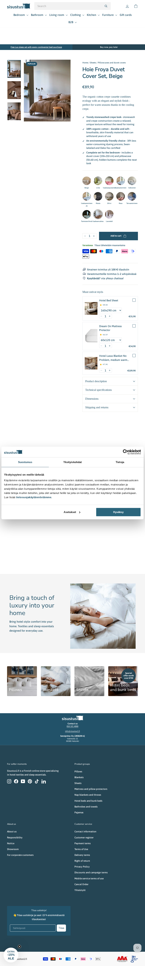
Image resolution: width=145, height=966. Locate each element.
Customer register (84, 837)
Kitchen (92, 14)
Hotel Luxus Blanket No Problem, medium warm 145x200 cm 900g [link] (113, 358)
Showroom (13, 849)
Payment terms (82, 843)
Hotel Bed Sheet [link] (108, 300)
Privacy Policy (82, 866)
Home (85, 62)
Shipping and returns (96, 407)
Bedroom (19, 14)
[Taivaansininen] (132, 196)
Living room (57, 14)
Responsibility (14, 837)
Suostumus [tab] (25, 462)
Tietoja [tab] (120, 462)
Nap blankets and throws (87, 794)
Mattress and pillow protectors (90, 789)
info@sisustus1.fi (72, 731)
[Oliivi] (109, 196)
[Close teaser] (19, 946)
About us (12, 831)
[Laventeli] (109, 214)
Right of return (82, 860)
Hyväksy (118, 512)
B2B (71, 22)
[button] (101, 316)
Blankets (79, 777)
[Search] (106, 6)
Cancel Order (81, 884)
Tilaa (61, 927)
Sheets (93, 62)
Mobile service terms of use (89, 878)
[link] (91, 308)
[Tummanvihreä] (86, 214)
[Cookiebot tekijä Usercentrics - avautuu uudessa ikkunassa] (125, 452)
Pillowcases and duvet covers (112, 62)
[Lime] (98, 181)
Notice (10, 843)
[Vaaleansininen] (120, 181)
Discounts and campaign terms (91, 872)
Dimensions (91, 398)
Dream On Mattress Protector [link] (110, 328)
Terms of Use (81, 849)
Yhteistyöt (80, 890)
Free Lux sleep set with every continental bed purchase (36, 47)
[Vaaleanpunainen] (109, 181)
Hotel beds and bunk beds (88, 800)
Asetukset (70, 512)
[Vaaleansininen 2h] (86, 196)
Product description (96, 381)
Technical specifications (98, 389)
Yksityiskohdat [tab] (72, 462)
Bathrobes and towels (86, 806)
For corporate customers (20, 855)
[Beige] (86, 181)
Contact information (85, 831)
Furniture (108, 14)
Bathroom (37, 14)
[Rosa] (120, 196)
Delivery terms (82, 855)
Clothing (76, 14)
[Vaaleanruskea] (98, 214)
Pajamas (78, 812)
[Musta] (98, 196)
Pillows (78, 771)
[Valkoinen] (132, 181)
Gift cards (126, 14)
